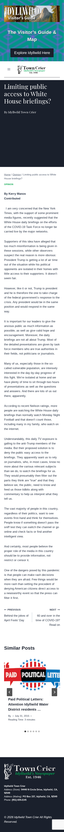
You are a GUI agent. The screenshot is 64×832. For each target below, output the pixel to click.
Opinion (8, 184)
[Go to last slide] (9, 692)
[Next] (54, 692)
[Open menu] (9, 69)
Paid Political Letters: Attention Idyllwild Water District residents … (28, 704)
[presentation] (32, 674)
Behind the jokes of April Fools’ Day (16, 615)
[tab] (25, 731)
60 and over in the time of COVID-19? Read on (48, 617)
